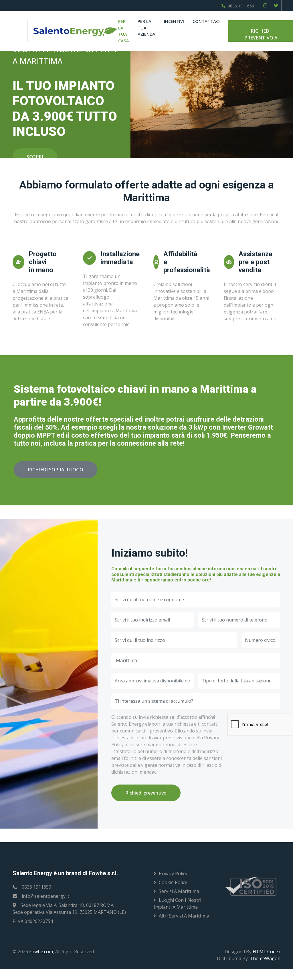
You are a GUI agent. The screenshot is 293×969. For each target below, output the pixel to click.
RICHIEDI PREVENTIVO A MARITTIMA (260, 35)
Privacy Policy (173, 873)
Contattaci (206, 21)
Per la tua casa (123, 30)
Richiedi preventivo (146, 793)
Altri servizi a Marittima (184, 916)
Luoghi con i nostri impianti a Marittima (177, 903)
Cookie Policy (173, 882)
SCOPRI (35, 157)
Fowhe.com (41, 951)
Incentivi (174, 21)
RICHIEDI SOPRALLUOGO (55, 469)
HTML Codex (266, 951)
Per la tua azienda (146, 27)
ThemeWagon (265, 958)
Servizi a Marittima (179, 891)
